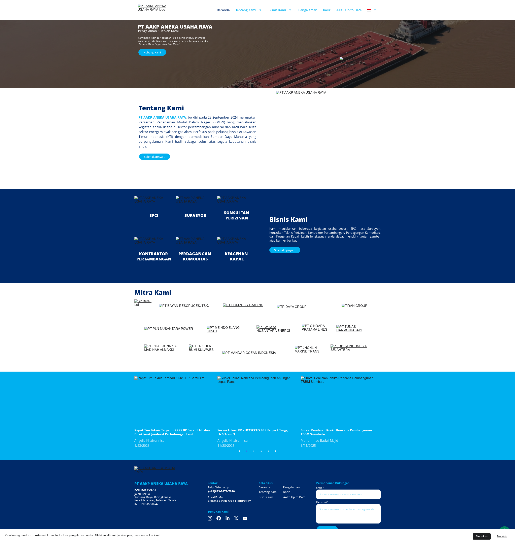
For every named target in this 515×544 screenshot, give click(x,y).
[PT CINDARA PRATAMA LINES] (316, 333)
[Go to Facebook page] (218, 518)
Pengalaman (307, 10)
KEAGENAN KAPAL (237, 256)
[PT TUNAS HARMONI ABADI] (353, 333)
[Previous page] (239, 451)
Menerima (481, 536)
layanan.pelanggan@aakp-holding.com (229, 500)
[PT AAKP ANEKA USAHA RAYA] (360, 70)
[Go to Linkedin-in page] (227, 518)
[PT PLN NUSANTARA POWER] (172, 333)
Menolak (502, 536)
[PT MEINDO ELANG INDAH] (228, 333)
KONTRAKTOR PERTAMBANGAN (153, 256)
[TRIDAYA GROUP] (307, 312)
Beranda (223, 10)
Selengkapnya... (154, 157)
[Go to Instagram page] (210, 518)
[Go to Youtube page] (245, 518)
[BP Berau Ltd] (143, 311)
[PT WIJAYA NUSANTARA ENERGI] (276, 333)
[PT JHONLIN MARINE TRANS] (309, 356)
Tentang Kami (246, 10)
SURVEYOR (195, 215)
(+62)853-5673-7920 (221, 491)
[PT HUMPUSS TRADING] (248, 312)
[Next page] (275, 451)
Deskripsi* (322, 502)
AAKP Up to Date (349, 10)
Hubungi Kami (152, 52)
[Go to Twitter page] (236, 518)
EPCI (153, 215)
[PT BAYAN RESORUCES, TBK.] (189, 312)
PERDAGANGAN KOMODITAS (195, 256)
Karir (327, 10)
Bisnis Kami (277, 10)
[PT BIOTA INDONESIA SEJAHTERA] (351, 354)
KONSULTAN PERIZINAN (237, 215)
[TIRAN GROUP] (361, 311)
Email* (320, 487)
